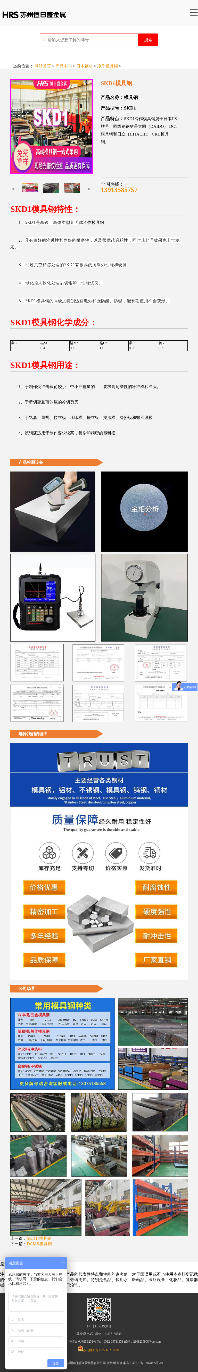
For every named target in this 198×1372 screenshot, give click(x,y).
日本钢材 (84, 66)
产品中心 (63, 66)
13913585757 (119, 189)
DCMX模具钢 (39, 1244)
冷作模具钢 (107, 66)
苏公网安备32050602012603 (101, 1350)
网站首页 (43, 66)
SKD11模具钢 (39, 1238)
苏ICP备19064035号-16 (147, 1363)
